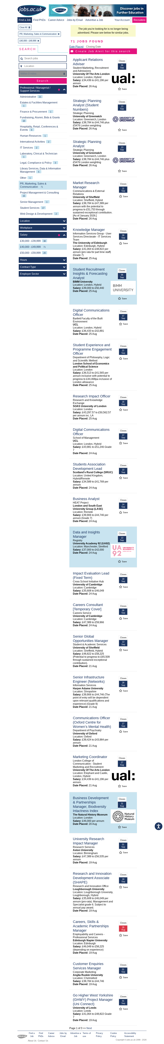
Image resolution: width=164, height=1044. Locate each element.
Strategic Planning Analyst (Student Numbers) (87, 105)
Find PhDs (39, 20)
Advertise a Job (94, 20)
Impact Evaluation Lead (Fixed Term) (91, 575)
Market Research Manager (86, 185)
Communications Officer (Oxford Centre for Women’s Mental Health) (92, 722)
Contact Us (43, 1041)
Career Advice (56, 20)
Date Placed (76, 46)
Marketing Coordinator (90, 757)
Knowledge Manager (89, 230)
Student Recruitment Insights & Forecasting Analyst (90, 273)
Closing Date (93, 46)
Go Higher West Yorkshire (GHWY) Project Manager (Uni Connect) (93, 999)
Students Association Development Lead (89, 466)
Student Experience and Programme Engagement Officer (92, 349)
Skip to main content (12, 2)
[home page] (31, 10)
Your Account (122, 20)
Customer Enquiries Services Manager (88, 966)
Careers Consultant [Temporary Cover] (88, 607)
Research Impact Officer (91, 396)
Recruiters (139, 20)
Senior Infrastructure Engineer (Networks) (89, 679)
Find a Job (25, 20)
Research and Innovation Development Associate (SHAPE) (92, 878)
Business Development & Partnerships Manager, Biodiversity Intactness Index (91, 804)
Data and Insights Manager (86, 534)
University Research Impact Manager (88, 841)
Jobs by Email (75, 20)
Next (89, 1028)
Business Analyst (86, 499)
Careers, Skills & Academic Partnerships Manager (91, 926)
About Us (32, 1041)
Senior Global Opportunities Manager (90, 638)
